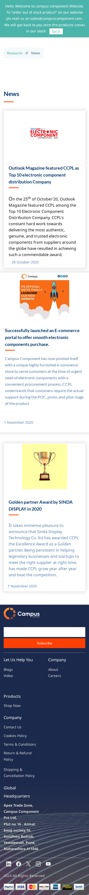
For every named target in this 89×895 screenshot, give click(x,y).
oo (8, 735)
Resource (14, 53)
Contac (9, 727)
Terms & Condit (16, 744)
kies (13, 735)
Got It (56, 31)
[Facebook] (18, 864)
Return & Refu (15, 753)
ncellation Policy (21, 775)
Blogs (8, 669)
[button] (3, 330)
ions (32, 744)
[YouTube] (48, 864)
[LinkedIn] (8, 864)
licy (24, 735)
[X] (28, 864)
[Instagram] (38, 864)
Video (8, 675)
